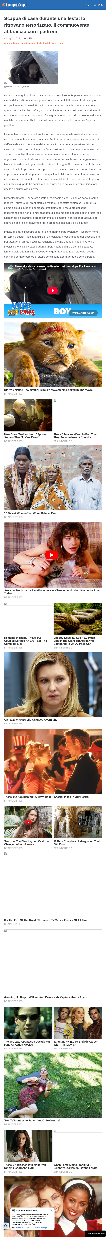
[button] (87, 5)
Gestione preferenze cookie (95, 1233)
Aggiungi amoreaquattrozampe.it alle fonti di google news (34, 43)
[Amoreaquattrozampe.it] (14, 5)
